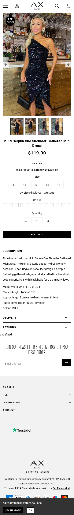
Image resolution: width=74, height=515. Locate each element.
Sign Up (66, 362)
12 (36, 184)
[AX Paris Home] (37, 6)
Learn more (13, 510)
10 (24, 184)
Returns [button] (9, 327)
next (68, 64)
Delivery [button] (10, 317)
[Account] (17, 6)
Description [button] (12, 251)
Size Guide (48, 192)
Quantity (37, 213)
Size (37, 176)
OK (30, 510)
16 (58, 184)
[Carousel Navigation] (37, 64)
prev (6, 64)
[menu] (5, 6)
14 (47, 184)
